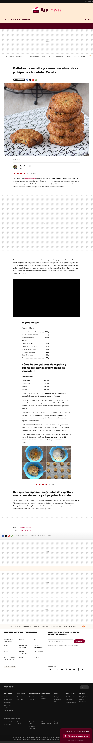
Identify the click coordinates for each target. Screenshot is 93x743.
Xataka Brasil (8, 724)
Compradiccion (71, 702)
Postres (46, 10)
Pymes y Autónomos (82, 700)
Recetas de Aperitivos (23, 647)
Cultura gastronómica (38, 647)
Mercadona (19, 56)
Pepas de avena (25, 530)
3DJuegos (20, 696)
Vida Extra (20, 699)
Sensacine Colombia (32, 727)
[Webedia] (88, 1)
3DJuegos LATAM (20, 722)
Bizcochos (15, 19)
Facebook (85, 20)
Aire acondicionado (58, 56)
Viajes (6, 645)
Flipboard (33, 80)
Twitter (81, 20)
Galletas (26, 19)
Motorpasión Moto (57, 700)
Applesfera (7, 702)
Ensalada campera (56, 626)
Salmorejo (45, 626)
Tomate (83, 56)
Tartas (6, 19)
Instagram (66, 669)
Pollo (6, 651)
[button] (24, 166)
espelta (50, 535)
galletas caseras (30, 178)
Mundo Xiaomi (8, 710)
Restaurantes (38, 651)
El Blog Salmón (83, 696)
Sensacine (32, 696)
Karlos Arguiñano (34, 56)
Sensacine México (32, 722)
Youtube (89, 20)
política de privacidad (72, 645)
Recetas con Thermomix (8, 641)
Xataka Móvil (8, 699)
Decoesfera (69, 699)
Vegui (35, 639)
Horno (21, 657)
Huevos (36, 657)
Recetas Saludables (23, 653)
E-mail (36, 80)
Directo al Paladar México (46, 722)
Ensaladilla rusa (26, 626)
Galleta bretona (25, 527)
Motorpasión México (57, 722)
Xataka (6, 696)
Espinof (31, 699)
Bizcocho (76, 56)
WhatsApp (49, 669)
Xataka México (8, 722)
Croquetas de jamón (70, 626)
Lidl (26, 56)
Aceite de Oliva (46, 56)
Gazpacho (37, 626)
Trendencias (70, 696)
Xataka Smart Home (8, 706)
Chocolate (33, 535)
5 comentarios (20, 79)
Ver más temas (10, 667)
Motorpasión (57, 696)
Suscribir (79, 641)
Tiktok (78, 669)
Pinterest (70, 669)
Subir (83, 687)
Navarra (68, 56)
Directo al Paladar (44, 697)
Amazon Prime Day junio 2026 (9, 658)
